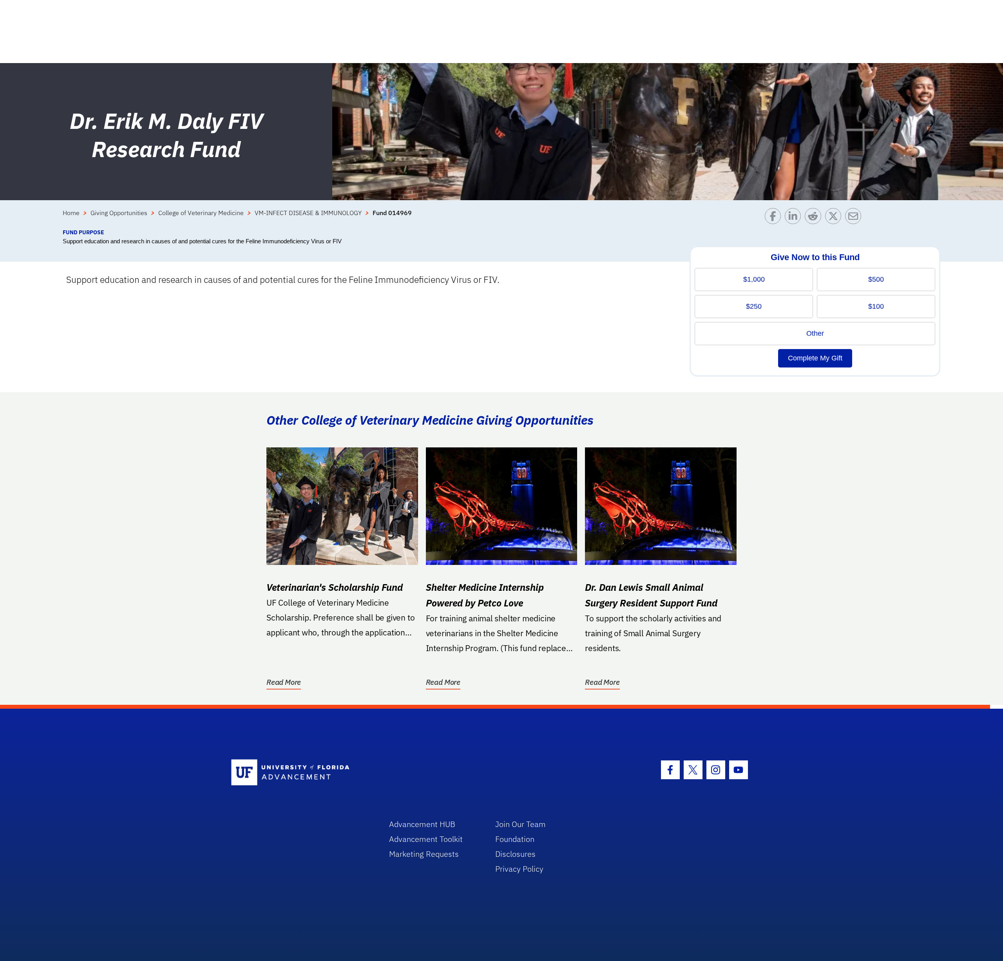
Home (71, 213)
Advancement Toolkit (426, 839)
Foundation (514, 839)
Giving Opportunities (119, 213)
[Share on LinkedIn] (795, 218)
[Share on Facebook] (775, 218)
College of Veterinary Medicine (201, 213)
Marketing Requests (424, 854)
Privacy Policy (519, 868)
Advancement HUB (422, 824)
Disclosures (515, 854)
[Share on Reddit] (815, 218)
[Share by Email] (855, 218)
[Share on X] (835, 218)
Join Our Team (520, 824)
